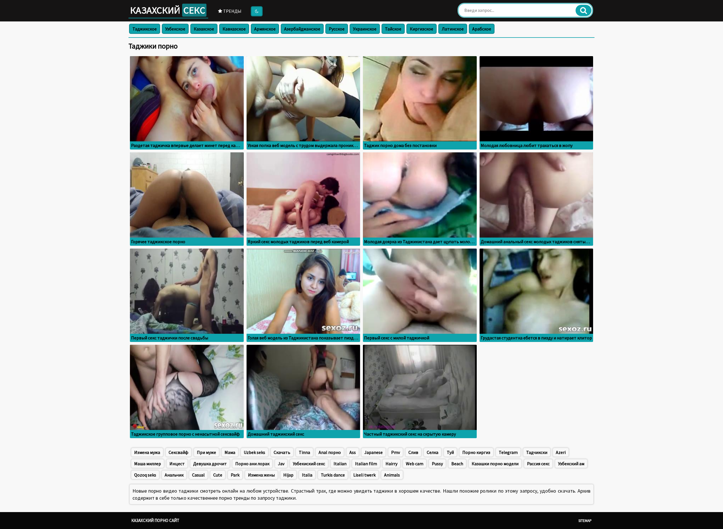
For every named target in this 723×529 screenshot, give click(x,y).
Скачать (282, 452)
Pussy (437, 463)
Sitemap (585, 520)
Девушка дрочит (210, 463)
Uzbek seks (254, 452)
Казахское (204, 29)
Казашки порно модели (495, 463)
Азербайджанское (302, 29)
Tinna (304, 452)
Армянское (265, 29)
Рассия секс (538, 463)
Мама (230, 452)
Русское (337, 29)
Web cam (414, 463)
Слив (413, 452)
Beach (457, 463)
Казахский (167, 10)
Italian (340, 463)
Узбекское (175, 29)
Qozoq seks (145, 475)
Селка (432, 452)
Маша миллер (147, 463)
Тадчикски (536, 452)
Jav (281, 463)
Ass (352, 452)
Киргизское (421, 29)
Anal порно (330, 452)
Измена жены (261, 475)
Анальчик (174, 475)
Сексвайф (178, 452)
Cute (217, 475)
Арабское (481, 29)
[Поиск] (583, 10)
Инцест (177, 463)
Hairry (391, 463)
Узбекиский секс (309, 463)
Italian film (366, 463)
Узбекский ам (571, 463)
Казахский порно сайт (155, 520)
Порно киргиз (476, 452)
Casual (198, 475)
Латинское (453, 29)
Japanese (373, 452)
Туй (450, 452)
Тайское (393, 29)
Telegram (508, 452)
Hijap (288, 475)
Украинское (364, 29)
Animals (392, 475)
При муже (206, 452)
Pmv (395, 452)
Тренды (231, 11)
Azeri (561, 452)
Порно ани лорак (252, 463)
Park (235, 475)
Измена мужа (147, 452)
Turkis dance (333, 475)
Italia (307, 475)
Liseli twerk (364, 475)
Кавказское (234, 29)
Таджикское (144, 29)
